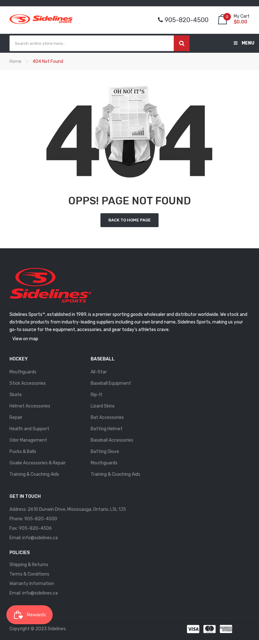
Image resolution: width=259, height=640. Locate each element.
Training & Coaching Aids (34, 474)
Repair (15, 417)
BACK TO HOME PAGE (129, 220)
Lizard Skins (103, 406)
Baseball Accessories (112, 440)
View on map (25, 338)
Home (15, 61)
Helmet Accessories (29, 406)
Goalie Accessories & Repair (37, 463)
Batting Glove (105, 451)
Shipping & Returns (28, 564)
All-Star (99, 372)
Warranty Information (31, 583)
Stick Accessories (27, 383)
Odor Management (28, 440)
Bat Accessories (107, 417)
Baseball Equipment (111, 383)
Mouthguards (22, 372)
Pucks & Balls (22, 451)
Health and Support (29, 429)
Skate (15, 394)
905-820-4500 (40, 519)
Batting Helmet (107, 429)
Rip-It (96, 394)
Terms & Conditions (29, 574)
